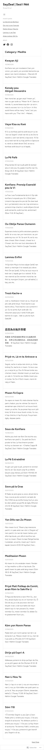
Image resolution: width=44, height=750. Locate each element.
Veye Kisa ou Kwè (15, 124)
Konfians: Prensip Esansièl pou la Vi (20, 186)
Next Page (35, 742)
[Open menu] (4, 14)
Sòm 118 (10, 707)
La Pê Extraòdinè (15, 459)
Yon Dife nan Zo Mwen (18, 519)
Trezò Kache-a (13, 293)
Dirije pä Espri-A (14, 652)
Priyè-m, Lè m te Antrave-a (21, 356)
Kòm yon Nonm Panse (18, 625)
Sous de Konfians (15, 429)
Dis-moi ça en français (11, 25)
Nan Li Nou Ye (13, 676)
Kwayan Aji (11, 60)
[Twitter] (4, 44)
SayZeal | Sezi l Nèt (16, 4)
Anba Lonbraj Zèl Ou (10, 36)
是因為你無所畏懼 (15, 329)
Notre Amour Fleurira (10, 29)
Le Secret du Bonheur (11, 22)
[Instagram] (11, 44)
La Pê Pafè (11, 157)
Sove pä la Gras (14, 486)
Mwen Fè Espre (14, 392)
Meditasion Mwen (15, 555)
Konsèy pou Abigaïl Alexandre (15, 89)
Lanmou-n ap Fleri (9, 33)
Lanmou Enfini (13, 257)
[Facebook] (8, 44)
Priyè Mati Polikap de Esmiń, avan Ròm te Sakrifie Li (21, 588)
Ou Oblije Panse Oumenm (20, 224)
